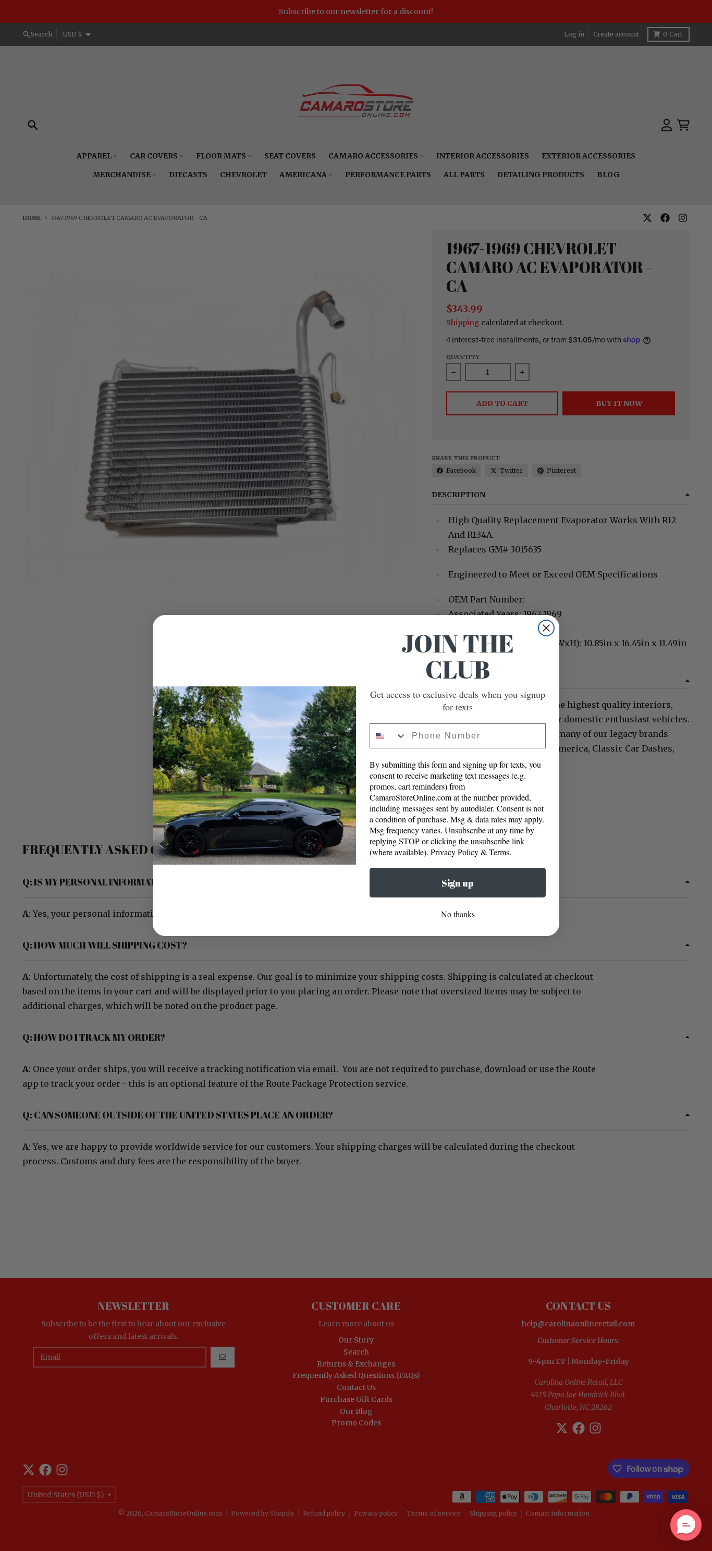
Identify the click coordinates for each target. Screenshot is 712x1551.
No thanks (458, 913)
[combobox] (388, 736)
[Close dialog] (546, 628)
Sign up (457, 883)
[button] (686, 1525)
